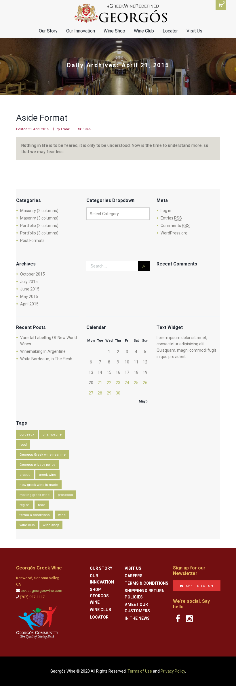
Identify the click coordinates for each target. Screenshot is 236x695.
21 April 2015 (38, 129)
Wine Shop (114, 31)
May (29, 296)
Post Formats (32, 240)
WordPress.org (174, 233)
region (25, 505)
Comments (175, 225)
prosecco (65, 495)
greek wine (47, 475)
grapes (25, 475)
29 (109, 393)
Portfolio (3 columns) (39, 233)
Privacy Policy (173, 671)
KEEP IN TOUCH (199, 586)
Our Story (48, 31)
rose (41, 505)
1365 (87, 129)
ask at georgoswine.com (41, 590)
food (23, 444)
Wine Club (144, 31)
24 (127, 382)
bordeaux (27, 434)
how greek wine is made (39, 485)
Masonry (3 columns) (39, 218)
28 (100, 393)
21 (100, 382)
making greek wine (35, 495)
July (29, 281)
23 (118, 382)
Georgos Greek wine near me (43, 455)
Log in (166, 210)
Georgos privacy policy (37, 465)
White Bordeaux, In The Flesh (46, 359)
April (29, 304)
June (29, 289)
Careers (133, 575)
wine (62, 515)
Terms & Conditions (146, 583)
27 (91, 393)
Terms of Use (139, 671)
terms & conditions (35, 515)
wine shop (51, 525)
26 (145, 382)
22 (109, 382)
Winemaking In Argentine (43, 351)
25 (136, 382)
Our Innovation (80, 31)
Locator (170, 31)
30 (118, 393)
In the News (137, 618)
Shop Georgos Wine (99, 595)
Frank (65, 129)
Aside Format (42, 118)
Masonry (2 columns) (39, 210)
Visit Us (194, 31)
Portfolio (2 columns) (39, 225)
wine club (27, 525)
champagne (52, 434)
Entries (171, 218)
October (32, 274)
